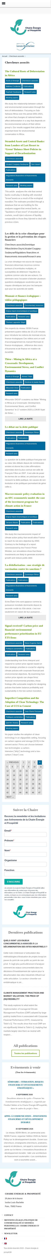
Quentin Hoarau (12, 723)
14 (20, 771)
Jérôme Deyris (17, 248)
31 (14, 784)
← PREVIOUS (13, 762)
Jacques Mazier (12, 523)
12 (7, 771)
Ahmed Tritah (27, 377)
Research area (30, 92)
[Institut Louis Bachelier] (25, 46)
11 (41, 767)
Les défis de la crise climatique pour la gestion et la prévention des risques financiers (25, 236)
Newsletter (10, 1233)
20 (20, 775)
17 (39, 771)
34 (33, 784)
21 (27, 775)
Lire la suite (26, 419)
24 (7, 780)
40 (33, 788)
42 (7, 793)
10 (34, 767)
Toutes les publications (25, 1053)
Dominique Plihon (32, 432)
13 (14, 771)
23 (39, 775)
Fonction (9, 870)
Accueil (4, 56)
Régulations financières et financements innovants (21, 178)
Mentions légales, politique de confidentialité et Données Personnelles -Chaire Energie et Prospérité (21, 1224)
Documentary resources (34, 305)
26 (20, 780)
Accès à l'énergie (12, 81)
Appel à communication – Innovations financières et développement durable (25, 1119)
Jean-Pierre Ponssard (33, 711)
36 (7, 788)
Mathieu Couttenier (13, 86)
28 (33, 780)
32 (20, 784)
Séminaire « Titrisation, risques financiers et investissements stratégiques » (25, 1085)
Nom (7, 850)
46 (33, 793)
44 (20, 793)
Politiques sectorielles (14, 649)
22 (33, 775)
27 (27, 780)
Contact (8, 1215)
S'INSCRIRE (13, 882)
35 (39, 784)
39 (27, 788)
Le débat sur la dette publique (21, 427)
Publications (28, 86)
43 (14, 793)
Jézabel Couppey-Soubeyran (17, 164)
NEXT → (10, 797)
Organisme (10, 860)
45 (27, 793)
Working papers (12, 98)
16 (33, 771)
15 (27, 771)
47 (39, 793)
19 (14, 775)
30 (7, 784)
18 (7, 775)
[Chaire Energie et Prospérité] (25, 27)
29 (39, 780)
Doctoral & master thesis (34, 382)
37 (14, 788)
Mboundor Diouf (12, 388)
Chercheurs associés (16, 56)
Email (7, 830)
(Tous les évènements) (25, 1072)
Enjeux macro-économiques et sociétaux (21, 311)
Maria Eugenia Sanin (33, 643)
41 (39, 788)
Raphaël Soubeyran (14, 92)
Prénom (8, 840)
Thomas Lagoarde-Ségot (15, 322)
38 (20, 788)
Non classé (35, 164)
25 (14, 780)
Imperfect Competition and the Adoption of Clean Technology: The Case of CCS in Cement (24, 702)
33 (27, 784)
